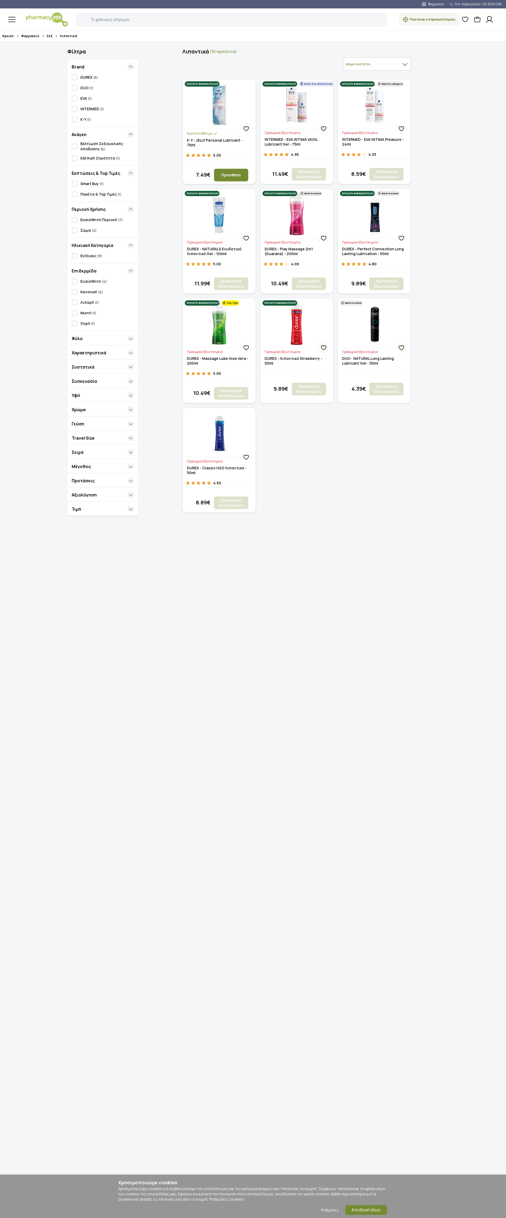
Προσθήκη (231, 174)
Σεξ (49, 36)
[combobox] (377, 64)
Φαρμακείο (30, 36)
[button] (80, 16)
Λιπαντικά (68, 36)
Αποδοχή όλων (366, 1210)
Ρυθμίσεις (330, 1209)
